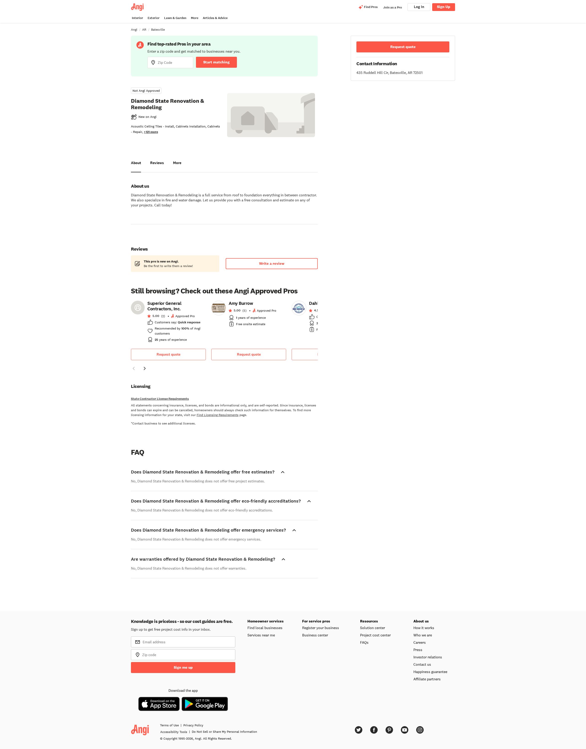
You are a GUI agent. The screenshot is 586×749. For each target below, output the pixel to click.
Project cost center (375, 635)
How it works (423, 627)
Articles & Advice (215, 18)
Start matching (216, 62)
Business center (315, 635)
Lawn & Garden (175, 18)
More (194, 18)
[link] (168, 323)
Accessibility (173, 732)
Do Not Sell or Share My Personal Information (224, 732)
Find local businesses (264, 627)
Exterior (154, 18)
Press (417, 649)
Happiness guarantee (430, 671)
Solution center (372, 627)
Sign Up (443, 6)
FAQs (364, 642)
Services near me (261, 635)
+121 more (151, 132)
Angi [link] (134, 29)
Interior (137, 18)
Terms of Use (169, 725)
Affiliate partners (427, 679)
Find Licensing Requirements (218, 415)
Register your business (320, 627)
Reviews (157, 162)
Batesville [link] (158, 29)
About (136, 162)
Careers (419, 642)
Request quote (168, 354)
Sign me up (183, 667)
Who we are (422, 635)
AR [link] (144, 29)
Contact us (422, 664)
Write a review (271, 263)
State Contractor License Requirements (160, 399)
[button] (133, 369)
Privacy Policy (193, 725)
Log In (419, 6)
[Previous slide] (133, 368)
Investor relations (427, 657)
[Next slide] (144, 368)
